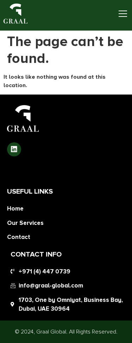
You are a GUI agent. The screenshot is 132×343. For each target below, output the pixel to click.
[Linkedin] (14, 149)
